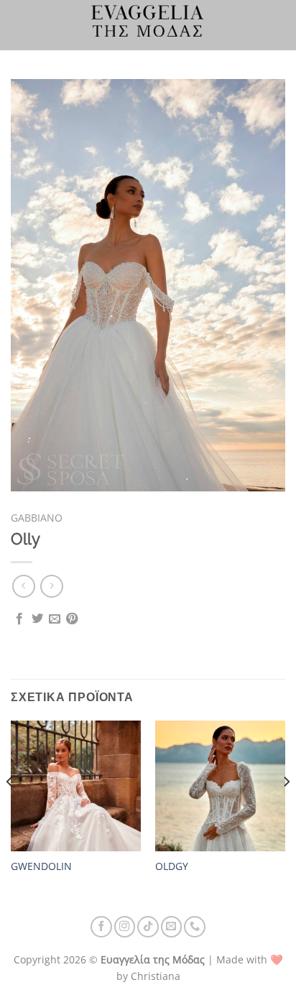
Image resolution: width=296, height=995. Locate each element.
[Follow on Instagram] (125, 927)
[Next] (286, 810)
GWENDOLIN (41, 866)
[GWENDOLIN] (76, 786)
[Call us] (194, 927)
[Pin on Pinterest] (72, 619)
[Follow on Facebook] (101, 927)
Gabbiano (37, 517)
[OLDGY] (220, 786)
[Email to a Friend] (54, 619)
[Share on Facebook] (19, 619)
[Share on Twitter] (37, 619)
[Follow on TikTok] (148, 927)
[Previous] (10, 810)
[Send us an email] (171, 927)
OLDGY (171, 866)
